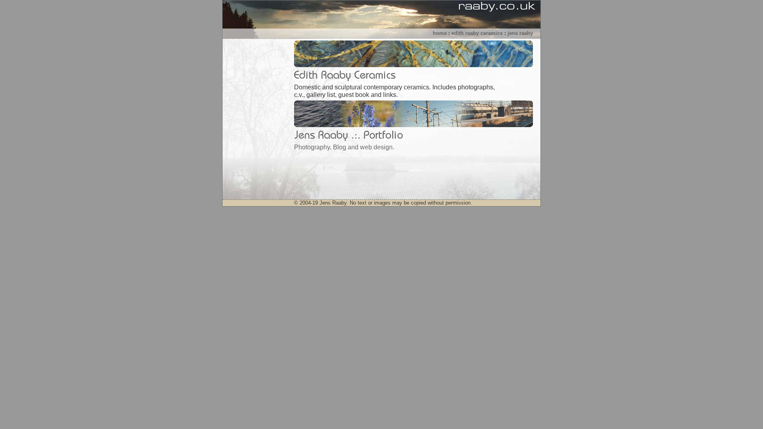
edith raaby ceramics (477, 33)
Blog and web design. (363, 147)
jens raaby (520, 33)
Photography (312, 147)
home (440, 33)
